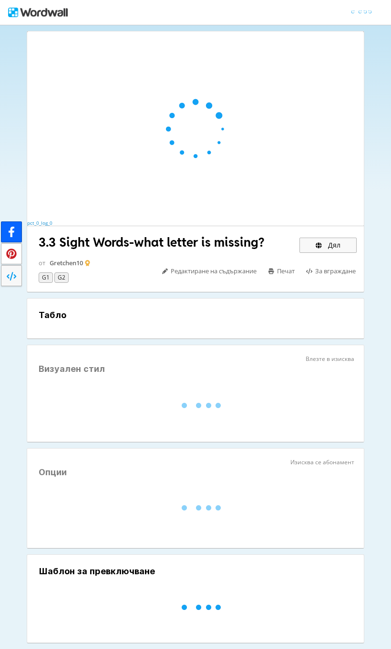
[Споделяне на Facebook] (11, 231)
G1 (46, 277)
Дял (333, 245)
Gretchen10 (66, 263)
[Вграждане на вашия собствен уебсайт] (11, 275)
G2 (61, 277)
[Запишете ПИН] (11, 253)
